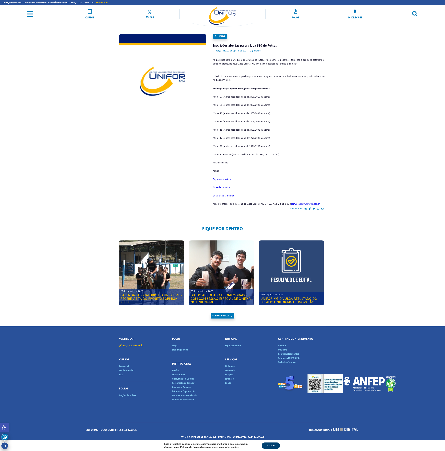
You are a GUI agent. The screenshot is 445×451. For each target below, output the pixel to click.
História (175, 370)
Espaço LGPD (76, 3)
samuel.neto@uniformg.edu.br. (305, 204)
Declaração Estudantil (223, 196)
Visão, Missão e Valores (183, 379)
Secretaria (230, 370)
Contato (282, 346)
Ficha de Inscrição (221, 187)
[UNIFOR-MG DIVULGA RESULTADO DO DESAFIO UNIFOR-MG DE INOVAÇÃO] (291, 272)
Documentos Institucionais (184, 395)
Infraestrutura (178, 375)
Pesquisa (229, 375)
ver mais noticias (220, 316)
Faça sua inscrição (133, 346)
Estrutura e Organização (183, 391)
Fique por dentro (233, 346)
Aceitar (271, 445)
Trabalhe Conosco (287, 362)
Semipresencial (126, 370)
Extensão (229, 379)
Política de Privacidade (183, 400)
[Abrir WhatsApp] (436, 442)
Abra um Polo (102, 3)
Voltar (221, 36)
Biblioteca (230, 366)
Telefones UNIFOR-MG (289, 358)
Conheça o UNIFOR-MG (12, 3)
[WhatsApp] (318, 209)
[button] (4, 427)
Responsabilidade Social (183, 383)
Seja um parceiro (180, 350)
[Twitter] (314, 209)
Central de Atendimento (35, 3)
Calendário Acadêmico (58, 3)
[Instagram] (322, 209)
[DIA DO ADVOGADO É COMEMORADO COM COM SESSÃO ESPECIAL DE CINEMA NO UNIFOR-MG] (221, 272)
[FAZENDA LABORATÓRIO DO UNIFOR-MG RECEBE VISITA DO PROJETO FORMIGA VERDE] (151, 272)
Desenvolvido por (320, 430)
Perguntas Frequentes (288, 354)
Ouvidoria (282, 350)
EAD (121, 375)
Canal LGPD (89, 3)
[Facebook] (309, 209)
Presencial (124, 366)
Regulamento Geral (222, 179)
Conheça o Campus (181, 387)
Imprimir (257, 51)
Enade (228, 383)
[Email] (306, 209)
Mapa (174, 346)
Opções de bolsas (127, 395)
